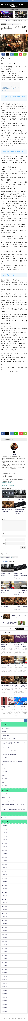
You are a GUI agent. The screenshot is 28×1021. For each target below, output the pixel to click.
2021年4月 (4, 853)
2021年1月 (4, 864)
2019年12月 (4, 895)
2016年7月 (4, 997)
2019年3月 (4, 927)
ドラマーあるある (6, 747)
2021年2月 (4, 860)
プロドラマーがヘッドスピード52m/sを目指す (12, 761)
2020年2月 (4, 888)
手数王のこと (5, 775)
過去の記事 (4, 785)
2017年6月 (4, 962)
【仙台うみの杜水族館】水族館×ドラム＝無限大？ (13, 809)
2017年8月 (4, 955)
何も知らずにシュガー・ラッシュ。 (10, 87)
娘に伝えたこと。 (6, 90)
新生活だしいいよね (6, 797)
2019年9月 (4, 906)
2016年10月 (4, 986)
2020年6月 (4, 874)
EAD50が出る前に (6, 793)
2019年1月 (4, 934)
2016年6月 (4, 1000)
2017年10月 (4, 948)
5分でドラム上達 (6, 728)
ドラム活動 (4, 757)
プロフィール (5, 764)
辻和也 (14, 454)
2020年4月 (4, 881)
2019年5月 (4, 920)
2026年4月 (4, 825)
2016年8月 (4, 993)
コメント (5, 519)
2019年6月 (4, 916)
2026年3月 (4, 829)
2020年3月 (4, 885)
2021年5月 (4, 850)
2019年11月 (4, 899)
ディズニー (19, 24)
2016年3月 (4, 1011)
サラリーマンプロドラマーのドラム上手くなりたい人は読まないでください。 (14, 743)
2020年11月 (4, 871)
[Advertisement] (14, 387)
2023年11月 (4, 832)
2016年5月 (4, 1004)
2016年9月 (4, 990)
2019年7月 (4, 913)
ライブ (3, 768)
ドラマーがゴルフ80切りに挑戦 (9, 750)
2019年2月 (4, 930)
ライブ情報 (4, 771)
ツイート (3, 817)
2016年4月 (4, 1007)
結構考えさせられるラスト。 (9, 88)
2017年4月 (4, 965)
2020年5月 (4, 878)
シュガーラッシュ (11, 24)
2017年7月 (4, 958)
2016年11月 (4, 983)
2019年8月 (4, 909)
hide (13, 83)
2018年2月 (4, 941)
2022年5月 (4, 846)
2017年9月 (4, 951)
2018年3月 (4, 937)
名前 (3, 533)
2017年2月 (4, 972)
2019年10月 (4, 902)
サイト (3, 543)
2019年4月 (4, 923)
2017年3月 (4, 969)
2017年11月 (4, 944)
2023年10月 (4, 836)
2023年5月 (4, 839)
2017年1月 (4, 976)
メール (3, 540)
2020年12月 (4, 867)
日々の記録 (3, 24)
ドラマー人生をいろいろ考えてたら (10, 800)
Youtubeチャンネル (14, 9)
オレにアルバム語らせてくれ (8, 738)
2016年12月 (4, 979)
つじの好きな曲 (5, 735)
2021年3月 (4, 857)
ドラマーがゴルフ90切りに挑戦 (9, 754)
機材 (3, 782)
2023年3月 (4, 843)
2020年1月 (4, 892)
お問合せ (4, 731)
